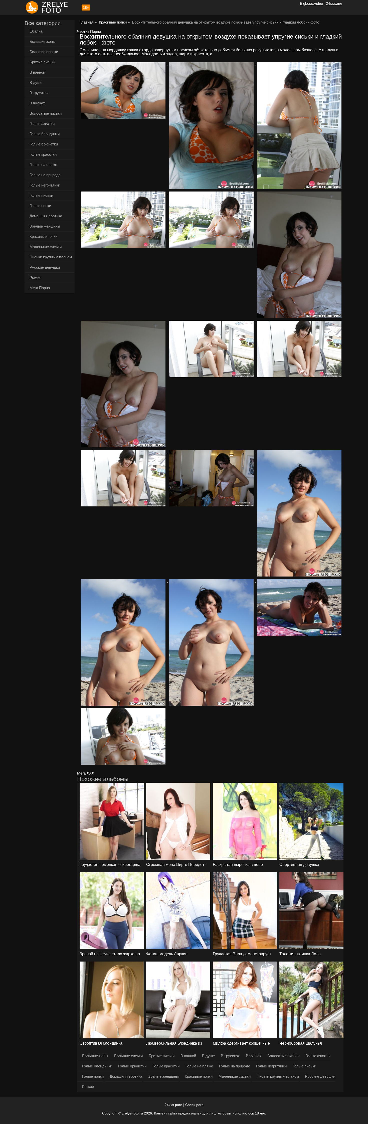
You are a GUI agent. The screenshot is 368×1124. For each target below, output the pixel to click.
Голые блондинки (45, 134)
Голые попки (40, 206)
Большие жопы (43, 41)
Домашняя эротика (46, 216)
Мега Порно (40, 288)
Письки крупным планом (51, 257)
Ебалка (36, 31)
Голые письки (41, 195)
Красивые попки (43, 236)
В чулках (37, 103)
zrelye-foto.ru (132, 1113)
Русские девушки (45, 267)
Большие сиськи (44, 52)
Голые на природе (45, 175)
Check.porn (194, 1105)
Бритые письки (42, 62)
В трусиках (39, 93)
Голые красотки (43, 154)
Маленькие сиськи (46, 247)
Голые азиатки (42, 123)
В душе (36, 82)
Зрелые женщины (45, 226)
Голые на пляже (43, 164)
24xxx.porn (173, 1105)
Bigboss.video (311, 3)
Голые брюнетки (44, 144)
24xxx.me (334, 3)
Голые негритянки (45, 185)
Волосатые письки (46, 113)
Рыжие (35, 277)
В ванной (37, 72)
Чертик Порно (89, 31)
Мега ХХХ (85, 773)
